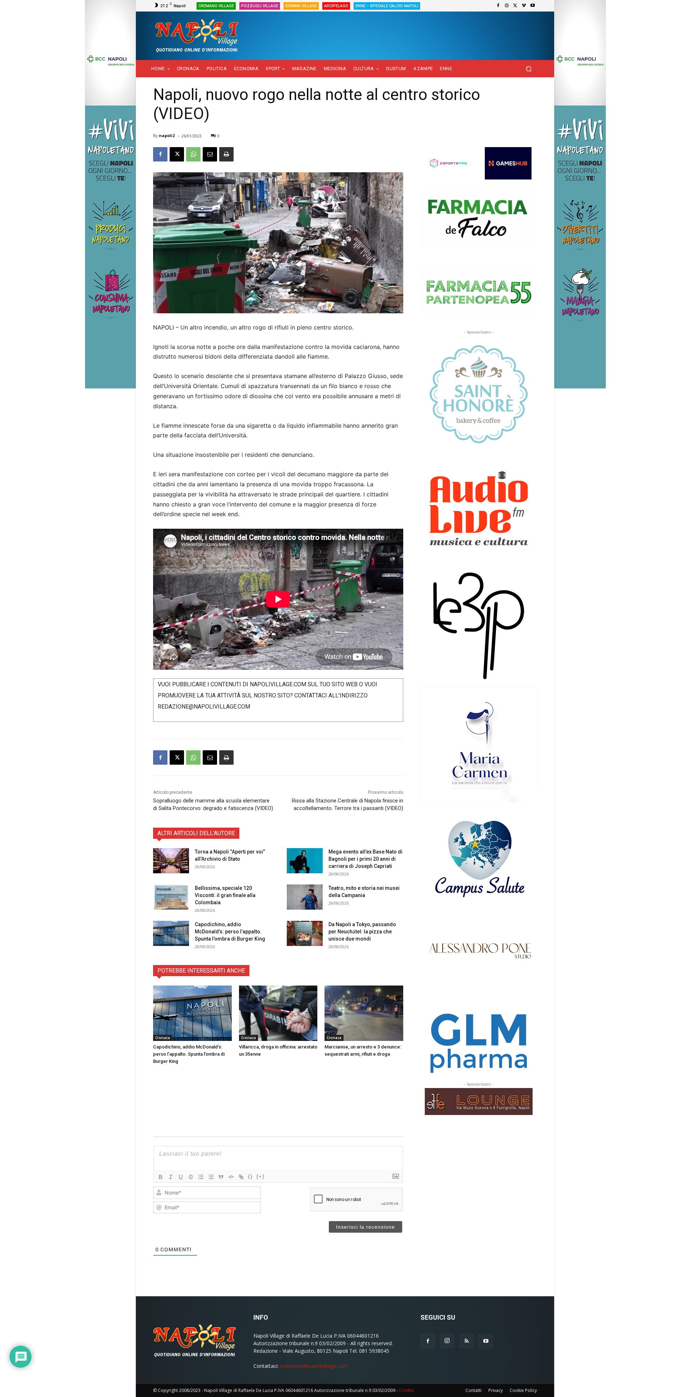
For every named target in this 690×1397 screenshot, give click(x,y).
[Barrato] (191, 1177)
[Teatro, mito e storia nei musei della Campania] (305, 897)
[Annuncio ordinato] (201, 1177)
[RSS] (466, 1341)
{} (250, 1176)
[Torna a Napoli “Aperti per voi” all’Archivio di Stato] (171, 860)
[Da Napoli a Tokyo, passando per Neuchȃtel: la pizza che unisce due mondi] (305, 933)
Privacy (495, 1390)
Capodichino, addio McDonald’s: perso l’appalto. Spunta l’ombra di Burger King (230, 932)
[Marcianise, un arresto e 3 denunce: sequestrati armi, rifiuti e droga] (364, 1013)
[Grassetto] (161, 1177)
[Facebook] (498, 5)
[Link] (241, 1177)
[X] (515, 5)
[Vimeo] (524, 5)
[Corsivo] (171, 1177)
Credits (406, 1390)
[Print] (226, 154)
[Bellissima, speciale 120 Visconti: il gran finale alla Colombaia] (171, 897)
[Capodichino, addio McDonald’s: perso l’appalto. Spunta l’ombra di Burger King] (171, 933)
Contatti (473, 1390)
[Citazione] (221, 1177)
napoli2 (167, 135)
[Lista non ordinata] (211, 1177)
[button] (528, 68)
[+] (260, 1176)
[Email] (210, 154)
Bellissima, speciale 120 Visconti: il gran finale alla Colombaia (225, 895)
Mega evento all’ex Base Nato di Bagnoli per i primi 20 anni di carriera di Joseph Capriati (365, 859)
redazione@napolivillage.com (314, 1365)
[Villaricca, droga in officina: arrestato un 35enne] (278, 1013)
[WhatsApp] (193, 154)
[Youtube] (532, 5)
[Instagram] (506, 5)
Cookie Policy (523, 1390)
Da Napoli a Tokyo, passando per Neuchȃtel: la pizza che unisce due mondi (362, 932)
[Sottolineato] (181, 1177)
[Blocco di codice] (231, 1177)
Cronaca (162, 1037)
